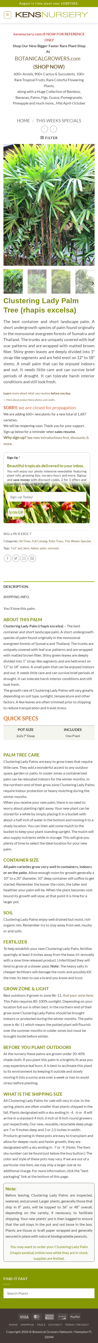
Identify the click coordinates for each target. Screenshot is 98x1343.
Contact (55, 1324)
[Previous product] (53, 129)
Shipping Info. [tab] (16, 597)
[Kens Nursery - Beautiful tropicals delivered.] (53, 14)
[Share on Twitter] (16, 558)
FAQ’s (41, 1324)
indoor (35, 548)
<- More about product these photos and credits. (29, 399)
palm (43, 548)
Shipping (27, 1324)
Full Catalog (39, 541)
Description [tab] (15, 586)
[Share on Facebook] (7, 558)
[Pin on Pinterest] (32, 558)
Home (23, 120)
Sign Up (13, 457)
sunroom (53, 548)
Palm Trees (56, 541)
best (26, 548)
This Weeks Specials (58, 120)
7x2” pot (16, 548)
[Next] (87, 205)
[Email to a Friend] (24, 558)
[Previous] (11, 205)
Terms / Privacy (77, 1324)
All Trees (25, 541)
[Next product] (44, 129)
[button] (7, 15)
